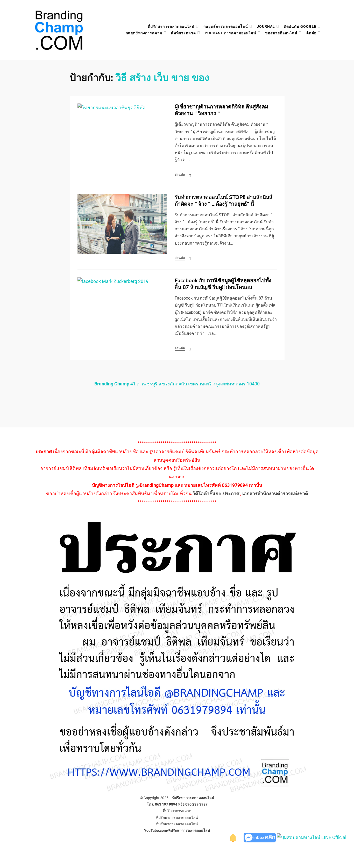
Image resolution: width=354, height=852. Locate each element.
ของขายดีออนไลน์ (281, 33)
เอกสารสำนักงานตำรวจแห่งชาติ (275, 493)
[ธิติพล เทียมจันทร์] (233, 837)
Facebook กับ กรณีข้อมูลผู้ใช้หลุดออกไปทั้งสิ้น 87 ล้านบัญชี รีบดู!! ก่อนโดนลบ (223, 284)
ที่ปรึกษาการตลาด (177, 811)
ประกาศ (231, 493)
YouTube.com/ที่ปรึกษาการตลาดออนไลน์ (177, 830)
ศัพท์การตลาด (183, 33)
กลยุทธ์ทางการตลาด (144, 33)
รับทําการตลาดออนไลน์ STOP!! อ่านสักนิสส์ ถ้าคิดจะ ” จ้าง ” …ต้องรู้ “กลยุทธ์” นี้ (223, 200)
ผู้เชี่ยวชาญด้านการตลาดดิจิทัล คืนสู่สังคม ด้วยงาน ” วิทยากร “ (221, 110)
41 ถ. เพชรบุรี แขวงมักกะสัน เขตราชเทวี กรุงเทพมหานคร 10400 (177, 383)
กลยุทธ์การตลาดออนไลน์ (225, 26)
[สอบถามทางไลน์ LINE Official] (311, 837)
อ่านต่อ (180, 174)
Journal (266, 26)
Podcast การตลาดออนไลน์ (230, 33)
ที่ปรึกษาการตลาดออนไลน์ (171, 26)
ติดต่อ (311, 33)
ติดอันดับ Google (300, 26)
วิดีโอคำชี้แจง (207, 493)
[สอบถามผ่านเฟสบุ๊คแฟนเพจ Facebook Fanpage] (260, 837)
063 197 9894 (166, 804)
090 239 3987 (196, 804)
